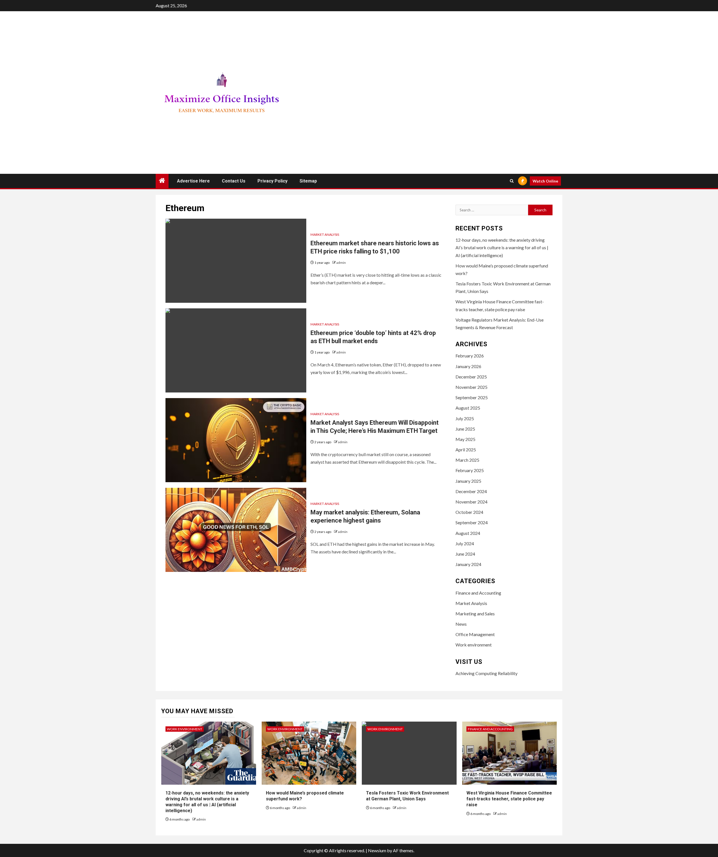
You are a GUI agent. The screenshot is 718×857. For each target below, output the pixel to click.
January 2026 (468, 366)
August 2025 (467, 407)
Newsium (377, 850)
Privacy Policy (272, 181)
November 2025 (471, 387)
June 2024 (465, 553)
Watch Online (545, 181)
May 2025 (465, 439)
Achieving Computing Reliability (486, 673)
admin (341, 262)
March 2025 (467, 460)
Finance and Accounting (478, 592)
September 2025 (471, 397)
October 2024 (469, 512)
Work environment (473, 644)
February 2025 (469, 470)
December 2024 (471, 491)
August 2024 (467, 533)
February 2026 (469, 355)
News (461, 624)
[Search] (511, 180)
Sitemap (308, 181)
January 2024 (468, 564)
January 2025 (468, 481)
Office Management (475, 634)
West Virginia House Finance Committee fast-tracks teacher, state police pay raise (509, 798)
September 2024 (471, 522)
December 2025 (471, 376)
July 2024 (464, 543)
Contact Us (233, 181)
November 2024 (471, 501)
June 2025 (465, 428)
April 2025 (465, 449)
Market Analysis (324, 234)
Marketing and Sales (475, 613)
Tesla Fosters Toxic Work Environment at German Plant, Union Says (407, 795)
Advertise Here (193, 181)
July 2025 (464, 418)
